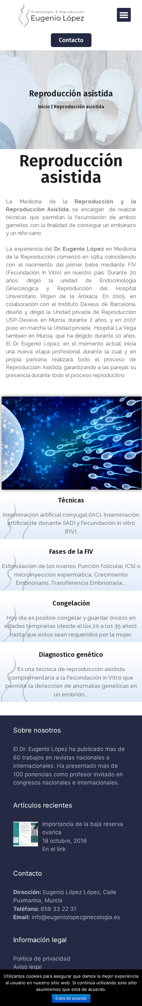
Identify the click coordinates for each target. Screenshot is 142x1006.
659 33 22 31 (58, 909)
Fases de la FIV (71, 551)
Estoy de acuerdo (71, 998)
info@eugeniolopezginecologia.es (76, 917)
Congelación (71, 603)
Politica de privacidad (41, 958)
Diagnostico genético (71, 654)
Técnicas (71, 500)
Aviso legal (27, 967)
